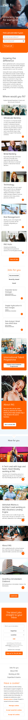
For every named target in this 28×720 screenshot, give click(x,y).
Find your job (8, 46)
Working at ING (14, 674)
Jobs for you (14, 668)
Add (14, 639)
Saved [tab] (14, 283)
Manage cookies (8, 699)
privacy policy (8, 645)
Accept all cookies (14, 714)
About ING (14, 671)
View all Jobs (14, 259)
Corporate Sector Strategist (11, 291)
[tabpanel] (14, 310)
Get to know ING (10, 424)
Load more (14, 596)
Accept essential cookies (14, 710)
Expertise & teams (14, 677)
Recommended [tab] (14, 275)
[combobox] (14, 41)
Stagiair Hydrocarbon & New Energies (13, 307)
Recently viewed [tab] (14, 279)
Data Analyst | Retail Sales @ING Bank (12, 322)
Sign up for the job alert (14, 653)
